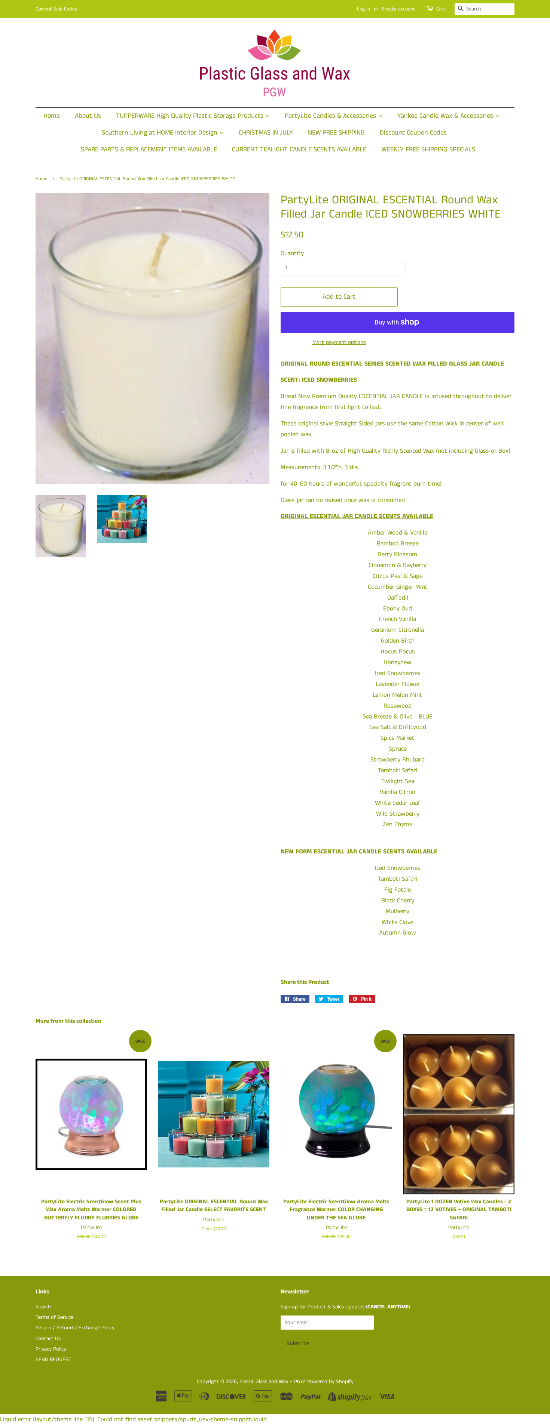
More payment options (339, 342)
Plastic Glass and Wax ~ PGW (272, 1381)
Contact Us (48, 1338)
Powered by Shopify (330, 1381)
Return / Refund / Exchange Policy (75, 1328)
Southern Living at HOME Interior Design (160, 133)
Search (43, 1307)
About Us (88, 116)
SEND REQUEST (53, 1359)
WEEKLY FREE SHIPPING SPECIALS (428, 149)
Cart (441, 9)
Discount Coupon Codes (413, 133)
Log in (363, 9)
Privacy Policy (51, 1349)
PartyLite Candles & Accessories (331, 116)
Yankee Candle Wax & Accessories (446, 116)
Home (51, 116)
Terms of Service (54, 1317)
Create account (398, 9)
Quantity (292, 253)
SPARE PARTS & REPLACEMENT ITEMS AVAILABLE (149, 149)
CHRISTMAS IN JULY (266, 133)
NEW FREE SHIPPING (336, 133)
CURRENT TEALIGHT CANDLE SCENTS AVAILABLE (299, 149)
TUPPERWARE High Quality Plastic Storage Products (190, 116)
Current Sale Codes (56, 9)
